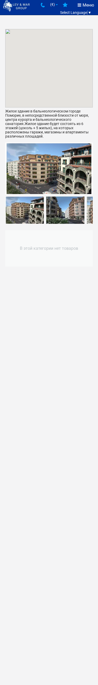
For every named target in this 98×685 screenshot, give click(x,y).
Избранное (65, 6)
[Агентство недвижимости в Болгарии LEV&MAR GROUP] (16, 5)
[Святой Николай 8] (49, 169)
